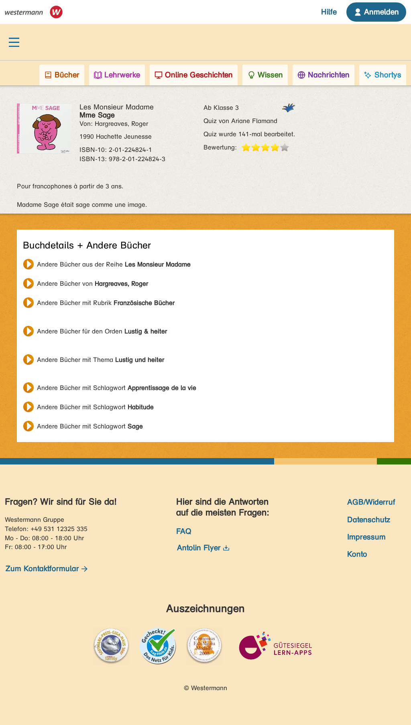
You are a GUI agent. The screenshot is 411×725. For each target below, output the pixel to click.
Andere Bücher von (92, 283)
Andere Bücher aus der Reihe (114, 264)
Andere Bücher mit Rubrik (106, 303)
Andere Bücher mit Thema (100, 360)
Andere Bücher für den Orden (102, 331)
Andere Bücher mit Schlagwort (116, 388)
